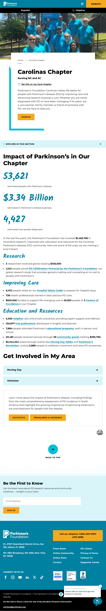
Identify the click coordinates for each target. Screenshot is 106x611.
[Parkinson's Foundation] (10, 4)
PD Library (86, 549)
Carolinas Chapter (36, 60)
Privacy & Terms (89, 553)
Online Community (63, 553)
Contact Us (87, 558)
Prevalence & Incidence (48, 417)
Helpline (18, 318)
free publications (25, 323)
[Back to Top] (53, 449)
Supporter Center (90, 562)
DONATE (26, 117)
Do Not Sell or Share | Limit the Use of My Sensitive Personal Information (37, 602)
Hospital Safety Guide (50, 290)
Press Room (59, 549)
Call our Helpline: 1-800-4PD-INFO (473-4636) (78, 535)
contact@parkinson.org (14, 607)
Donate (96, 4)
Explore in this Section (20, 144)
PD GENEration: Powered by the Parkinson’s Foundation (63, 268)
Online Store (60, 558)
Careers (57, 562)
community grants (68, 337)
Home (20, 60)
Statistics (19, 417)
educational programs (60, 328)
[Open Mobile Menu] (82, 4)
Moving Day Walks (61, 342)
